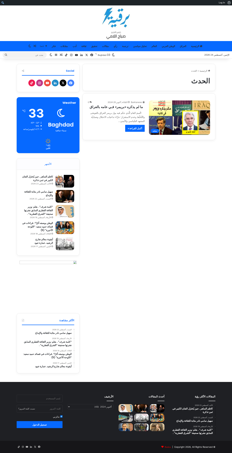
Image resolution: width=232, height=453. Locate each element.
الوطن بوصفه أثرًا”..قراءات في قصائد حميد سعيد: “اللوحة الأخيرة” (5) (37, 226)
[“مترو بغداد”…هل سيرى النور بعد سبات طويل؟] (126, 418)
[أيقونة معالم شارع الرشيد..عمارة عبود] (65, 244)
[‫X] (63, 83)
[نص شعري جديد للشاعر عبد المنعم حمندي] (157, 427)
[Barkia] (116, 23)
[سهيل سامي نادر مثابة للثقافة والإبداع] (65, 196)
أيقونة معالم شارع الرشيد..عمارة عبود (43, 241)
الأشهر (47, 164)
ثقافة (83, 46)
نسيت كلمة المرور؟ (26, 408)
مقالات (105, 46)
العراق (183, 46)
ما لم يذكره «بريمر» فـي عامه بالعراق (117, 106)
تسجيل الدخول (39, 424)
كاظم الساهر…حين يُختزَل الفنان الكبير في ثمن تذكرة (37, 178)
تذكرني (56, 416)
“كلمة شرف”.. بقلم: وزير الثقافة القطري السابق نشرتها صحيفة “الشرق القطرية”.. (38, 210)
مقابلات (64, 46)
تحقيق (94, 46)
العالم (154, 46)
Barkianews (136, 102)
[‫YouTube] (47, 83)
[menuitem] (229, 2)
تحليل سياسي (140, 46)
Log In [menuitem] (222, 2)
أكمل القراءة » (135, 128)
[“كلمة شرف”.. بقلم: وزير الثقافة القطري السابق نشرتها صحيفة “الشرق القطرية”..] (65, 211)
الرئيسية (195, 46)
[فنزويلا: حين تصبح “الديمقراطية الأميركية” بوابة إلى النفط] (141, 427)
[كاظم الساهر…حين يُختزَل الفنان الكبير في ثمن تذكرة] (65, 181)
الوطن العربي (168, 46)
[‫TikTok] (31, 83)
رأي (115, 46)
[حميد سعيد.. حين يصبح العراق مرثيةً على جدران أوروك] (126, 427)
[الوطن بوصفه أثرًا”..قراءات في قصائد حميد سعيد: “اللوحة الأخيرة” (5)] (65, 227)
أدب (75, 46)
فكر (54, 46)
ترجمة (125, 46)
